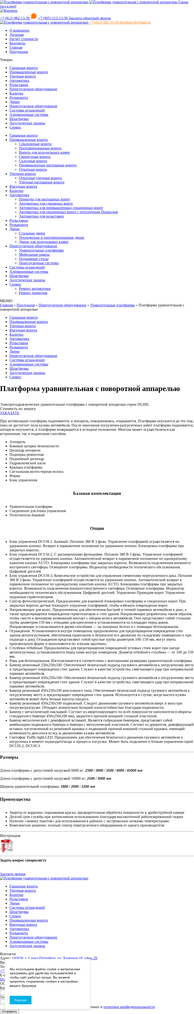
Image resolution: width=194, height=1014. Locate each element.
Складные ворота (33, 161)
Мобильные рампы (34, 254)
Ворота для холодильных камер (44, 152)
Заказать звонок (13, 874)
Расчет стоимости (23, 39)
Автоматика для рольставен (41, 216)
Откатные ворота (33, 169)
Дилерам (16, 35)
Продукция (18, 52)
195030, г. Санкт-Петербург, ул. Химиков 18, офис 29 (54, 958)
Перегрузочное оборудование (33, 89)
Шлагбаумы (19, 119)
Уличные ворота (22, 76)
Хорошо (20, 1000)
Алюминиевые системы (28, 115)
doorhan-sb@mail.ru (135, 22)
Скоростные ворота (34, 157)
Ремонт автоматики (35, 289)
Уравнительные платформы (41, 250)
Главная (15, 47)
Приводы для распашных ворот (44, 199)
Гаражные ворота (23, 68)
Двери (14, 102)
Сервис (15, 127)
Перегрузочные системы (39, 263)
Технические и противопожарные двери (51, 237)
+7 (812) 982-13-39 (15, 18)
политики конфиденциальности (129, 1007)
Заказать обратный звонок (90, 18)
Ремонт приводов (33, 293)
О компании (19, 30)
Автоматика (19, 80)
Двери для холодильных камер (43, 242)
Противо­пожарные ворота (40, 148)
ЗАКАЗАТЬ (9, 413)
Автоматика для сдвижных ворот (46, 203)
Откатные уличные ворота (40, 178)
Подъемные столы (33, 259)
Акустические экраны (27, 123)
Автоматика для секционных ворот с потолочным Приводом (68, 212)
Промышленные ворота (28, 72)
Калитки (16, 93)
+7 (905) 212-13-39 (53, 18)
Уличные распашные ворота (41, 182)
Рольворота (18, 98)
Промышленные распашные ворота (47, 165)
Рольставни (18, 85)
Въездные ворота (23, 186)
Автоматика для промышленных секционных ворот (61, 208)
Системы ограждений (27, 110)
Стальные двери (32, 233)
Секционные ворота (35, 144)
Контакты (17, 43)
